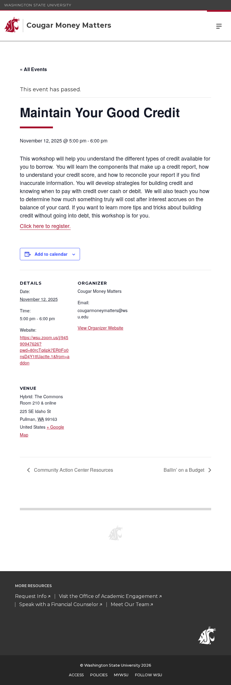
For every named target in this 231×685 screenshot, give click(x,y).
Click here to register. (45, 226)
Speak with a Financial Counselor (58, 604)
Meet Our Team (130, 604)
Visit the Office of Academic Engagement (108, 596)
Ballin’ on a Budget (184, 469)
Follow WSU (148, 675)
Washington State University (37, 5)
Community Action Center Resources (73, 469)
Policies (98, 675)
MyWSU (121, 675)
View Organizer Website (100, 328)
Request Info (31, 596)
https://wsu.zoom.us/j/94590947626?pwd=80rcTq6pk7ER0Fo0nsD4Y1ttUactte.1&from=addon (44, 350)
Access (76, 675)
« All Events (33, 69)
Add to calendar (51, 254)
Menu (219, 26)
